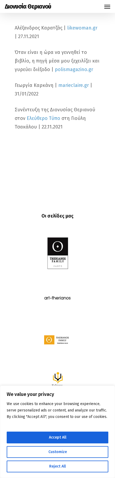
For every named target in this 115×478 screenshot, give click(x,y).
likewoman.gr (82, 28)
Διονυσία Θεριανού (28, 6)
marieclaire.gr (73, 85)
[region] (57, 431)
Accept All (57, 437)
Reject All (57, 466)
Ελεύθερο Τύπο (43, 118)
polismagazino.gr (74, 69)
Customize (57, 452)
